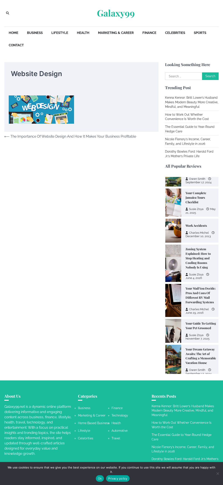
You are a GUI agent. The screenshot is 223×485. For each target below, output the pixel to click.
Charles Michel (199, 232)
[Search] (7, 13)
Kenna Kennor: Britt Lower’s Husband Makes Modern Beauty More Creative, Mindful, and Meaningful (191, 102)
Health (83, 33)
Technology (120, 415)
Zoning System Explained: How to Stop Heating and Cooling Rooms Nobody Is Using (198, 258)
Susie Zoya (196, 209)
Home (13, 33)
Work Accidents (196, 225)
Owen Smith (197, 178)
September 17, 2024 (198, 182)
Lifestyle (59, 33)
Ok (100, 478)
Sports (200, 33)
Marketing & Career (116, 33)
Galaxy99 (116, 13)
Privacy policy (117, 478)
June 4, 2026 (194, 278)
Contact (16, 45)
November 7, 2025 (197, 338)
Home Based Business (94, 423)
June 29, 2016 (195, 312)
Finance (149, 33)
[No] (217, 473)
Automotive (120, 430)
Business (35, 33)
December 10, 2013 (198, 236)
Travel (116, 438)
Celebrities (175, 33)
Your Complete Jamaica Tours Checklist (196, 197)
